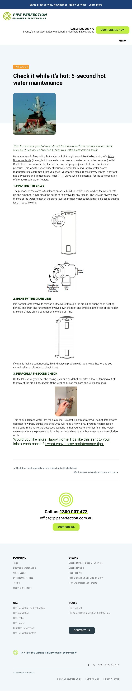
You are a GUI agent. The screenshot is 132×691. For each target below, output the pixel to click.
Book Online (66, 527)
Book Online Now (113, 30)
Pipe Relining (75, 573)
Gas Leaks (18, 618)
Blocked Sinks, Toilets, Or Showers (86, 563)
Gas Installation (21, 613)
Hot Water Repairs (22, 588)
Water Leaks (19, 573)
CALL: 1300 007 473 (108, 665)
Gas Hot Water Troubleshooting (29, 608)
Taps (15, 563)
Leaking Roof (75, 608)
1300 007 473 (74, 512)
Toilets (16, 583)
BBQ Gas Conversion (23, 628)
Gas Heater (18, 623)
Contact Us (82, 630)
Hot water (21, 67)
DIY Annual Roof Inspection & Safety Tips (89, 613)
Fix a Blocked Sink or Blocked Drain (86, 578)
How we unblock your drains (83, 583)
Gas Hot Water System (24, 633)
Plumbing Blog (92, 679)
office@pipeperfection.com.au (66, 518)
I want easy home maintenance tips (74, 444)
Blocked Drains (76, 568)
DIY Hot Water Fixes (23, 578)
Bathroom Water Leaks (24, 568)
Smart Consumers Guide (69, 679)
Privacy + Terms (111, 679)
